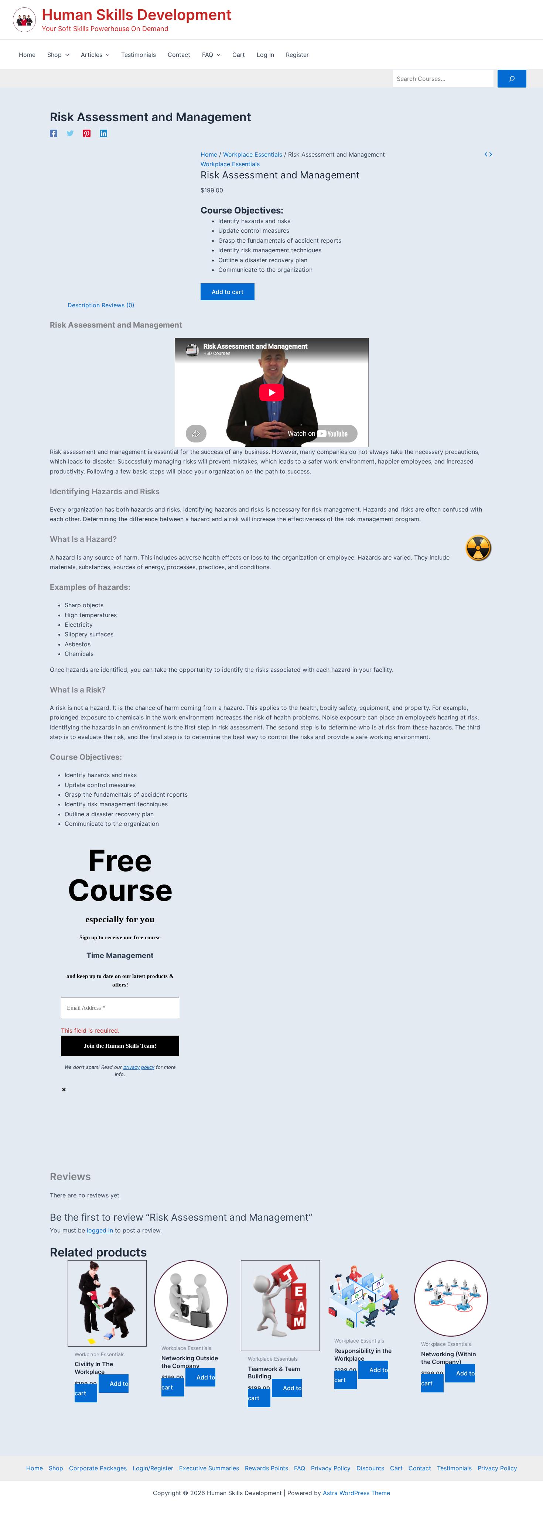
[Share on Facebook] (278, 1125)
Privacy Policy (331, 1468)
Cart (396, 1468)
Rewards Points (266, 1468)
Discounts (370, 1468)
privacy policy (138, 1067)
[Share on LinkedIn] (278, 1147)
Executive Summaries (209, 1468)
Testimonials (454, 1468)
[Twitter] (70, 133)
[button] (65, 54)
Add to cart (227, 291)
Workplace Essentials (252, 154)
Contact (420, 1468)
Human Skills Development (137, 15)
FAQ (299, 1468)
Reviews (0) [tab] (118, 305)
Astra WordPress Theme (356, 1493)
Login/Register (153, 1468)
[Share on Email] (278, 1158)
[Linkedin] (103, 133)
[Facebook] (53, 133)
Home (209, 154)
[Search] (512, 79)
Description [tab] (84, 305)
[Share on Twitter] (278, 1136)
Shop (56, 1468)
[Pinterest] (86, 133)
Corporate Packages (98, 1468)
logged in (100, 1230)
